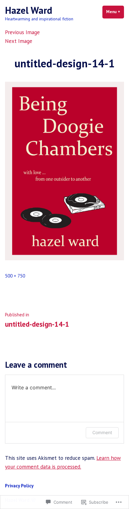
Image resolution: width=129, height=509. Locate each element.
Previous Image (22, 32)
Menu (115, 11)
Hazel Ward (28, 10)
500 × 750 (15, 276)
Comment (102, 432)
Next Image (18, 40)
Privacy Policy (19, 486)
